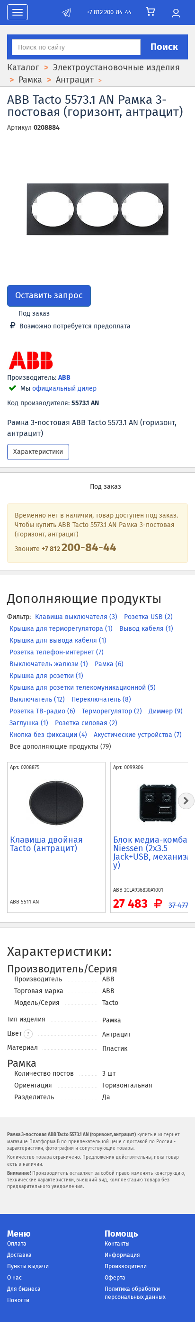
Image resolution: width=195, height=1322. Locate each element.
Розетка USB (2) (148, 617)
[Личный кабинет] (176, 13)
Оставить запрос (49, 295)
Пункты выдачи (28, 1266)
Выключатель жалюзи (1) (49, 664)
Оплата (17, 1243)
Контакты (117, 1243)
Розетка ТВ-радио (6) (43, 711)
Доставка (19, 1255)
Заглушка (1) (29, 723)
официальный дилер (64, 389)
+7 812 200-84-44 (109, 12)
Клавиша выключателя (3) (77, 617)
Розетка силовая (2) (86, 723)
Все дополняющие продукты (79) (60, 747)
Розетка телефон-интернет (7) (56, 652)
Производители (126, 1266)
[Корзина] (151, 12)
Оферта (115, 1277)
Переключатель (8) (101, 699)
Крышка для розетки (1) (46, 676)
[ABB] (30, 361)
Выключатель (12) (38, 699)
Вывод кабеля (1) (146, 629)
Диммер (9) (166, 711)
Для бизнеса (24, 1289)
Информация (122, 1255)
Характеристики (38, 452)
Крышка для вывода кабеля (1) (57, 640)
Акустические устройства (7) (138, 735)
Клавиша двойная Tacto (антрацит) (46, 844)
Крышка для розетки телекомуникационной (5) (82, 688)
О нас (14, 1277)
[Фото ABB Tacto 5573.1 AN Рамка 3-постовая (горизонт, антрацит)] (97, 209)
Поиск (164, 46)
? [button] (28, 1034)
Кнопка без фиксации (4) (49, 735)
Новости (18, 1300)
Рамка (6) (109, 664)
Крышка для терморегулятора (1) (62, 629)
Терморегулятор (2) (113, 711)
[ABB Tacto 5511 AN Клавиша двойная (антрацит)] (56, 803)
